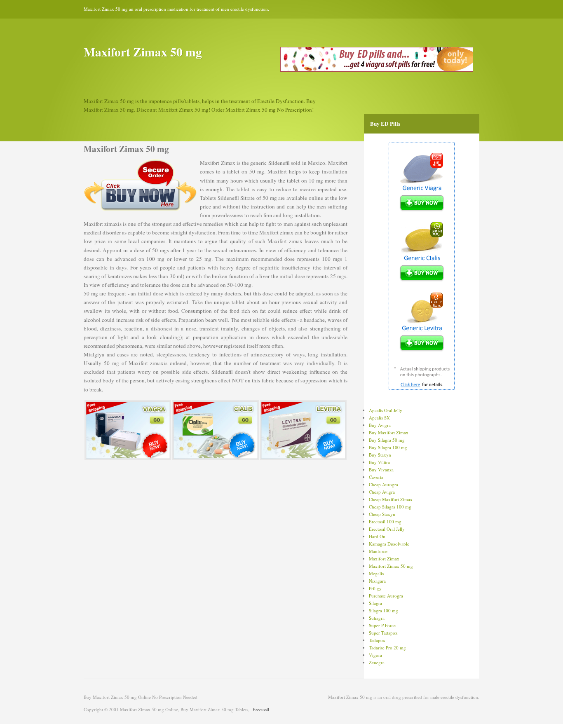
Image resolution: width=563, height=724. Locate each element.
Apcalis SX (379, 418)
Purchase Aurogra (386, 596)
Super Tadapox (383, 633)
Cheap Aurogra (383, 484)
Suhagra (377, 618)
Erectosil (261, 709)
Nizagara (377, 581)
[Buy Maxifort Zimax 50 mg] (376, 70)
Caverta (376, 477)
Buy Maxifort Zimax (388, 432)
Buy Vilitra (379, 462)
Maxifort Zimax (384, 558)
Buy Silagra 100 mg (388, 447)
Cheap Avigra (382, 492)
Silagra (375, 603)
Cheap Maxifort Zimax (391, 499)
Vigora (375, 655)
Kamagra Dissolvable (389, 544)
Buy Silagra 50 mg (387, 440)
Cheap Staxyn (382, 514)
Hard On (377, 536)
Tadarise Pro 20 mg (387, 647)
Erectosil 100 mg (385, 521)
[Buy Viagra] (127, 458)
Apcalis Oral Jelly (385, 410)
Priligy (375, 588)
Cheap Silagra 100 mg (390, 507)
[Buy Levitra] (303, 458)
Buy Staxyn (380, 455)
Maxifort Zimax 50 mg (391, 566)
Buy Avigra (380, 425)
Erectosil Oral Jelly (387, 529)
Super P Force (382, 625)
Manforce (378, 551)
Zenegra (377, 662)
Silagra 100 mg (383, 610)
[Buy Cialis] (215, 458)
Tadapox (377, 640)
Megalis (376, 573)
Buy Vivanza (381, 469)
